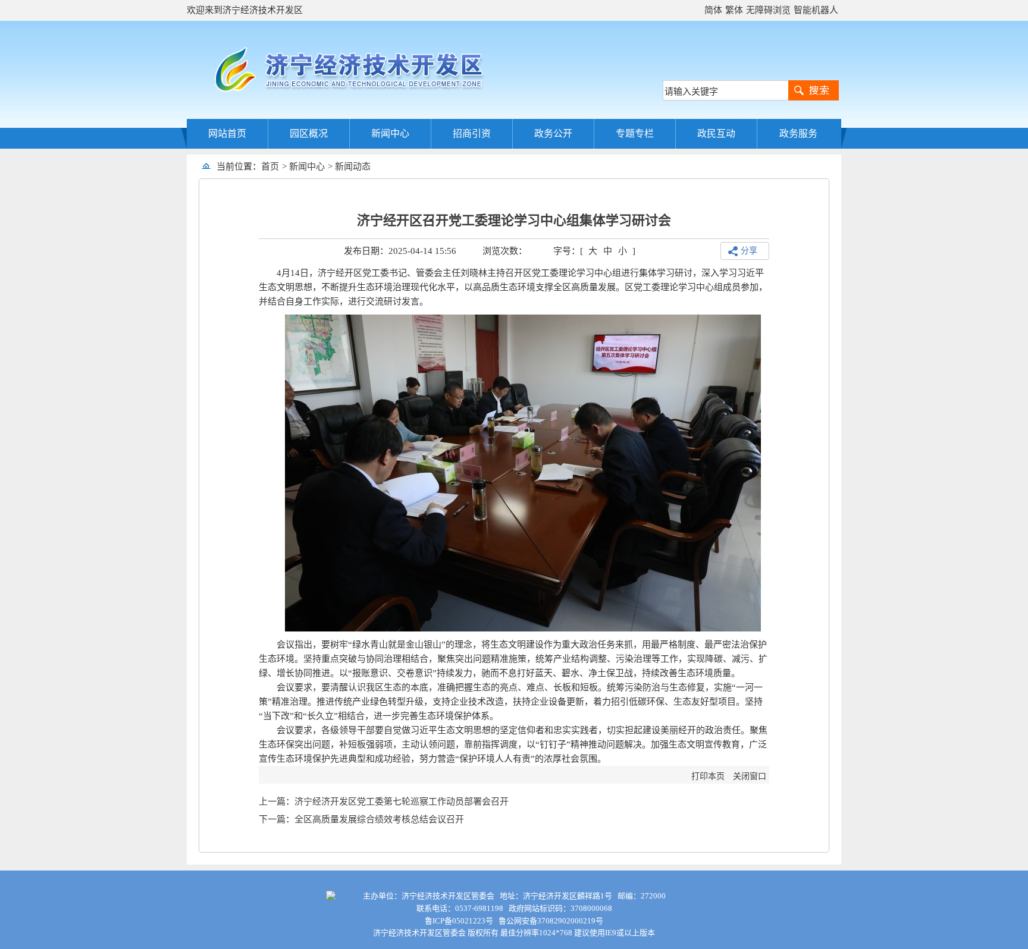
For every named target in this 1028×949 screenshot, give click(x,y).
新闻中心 (390, 133)
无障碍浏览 (768, 10)
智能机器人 (816, 10)
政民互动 (716, 133)
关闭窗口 (749, 776)
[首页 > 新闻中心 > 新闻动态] (375, 166)
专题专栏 (635, 133)
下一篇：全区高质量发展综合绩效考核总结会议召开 (361, 819)
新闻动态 (353, 166)
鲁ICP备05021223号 (459, 920)
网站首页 (227, 133)
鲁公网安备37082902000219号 (551, 920)
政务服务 (798, 133)
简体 (713, 10)
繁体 (734, 10)
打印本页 (708, 776)
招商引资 (472, 133)
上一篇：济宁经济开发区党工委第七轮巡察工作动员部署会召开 (384, 801)
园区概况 (309, 133)
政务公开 (553, 133)
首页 (270, 166)
